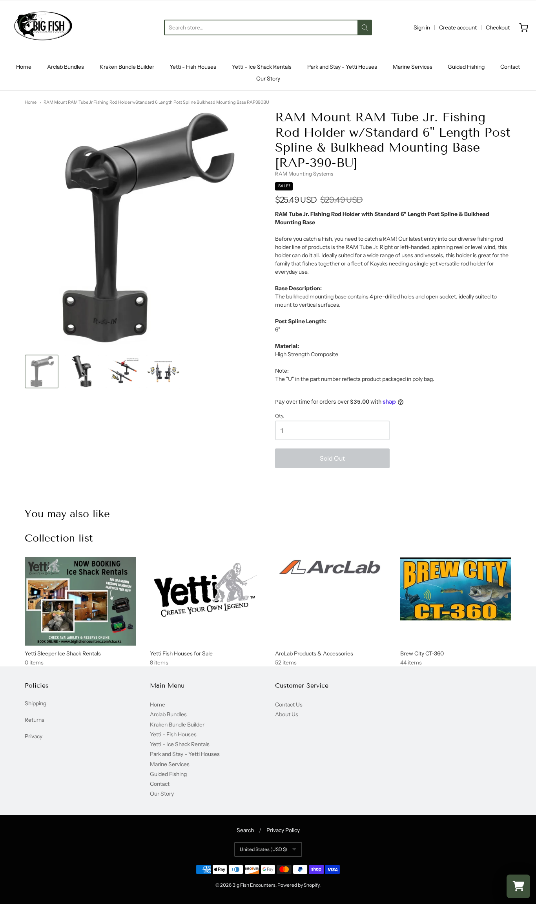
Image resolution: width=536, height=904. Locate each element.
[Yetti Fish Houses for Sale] (205, 590)
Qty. (279, 416)
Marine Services (412, 66)
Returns (34, 719)
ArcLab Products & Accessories (314, 653)
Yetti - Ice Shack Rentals (262, 66)
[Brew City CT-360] (455, 588)
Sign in (422, 27)
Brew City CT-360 (422, 653)
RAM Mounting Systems (304, 173)
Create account (458, 27)
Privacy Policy (283, 830)
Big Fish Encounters (253, 885)
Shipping (35, 703)
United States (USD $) (263, 849)
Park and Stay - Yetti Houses (342, 66)
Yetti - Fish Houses (193, 66)
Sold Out (332, 458)
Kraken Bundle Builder (127, 66)
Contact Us (289, 704)
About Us (286, 714)
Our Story (268, 78)
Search (245, 830)
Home (23, 66)
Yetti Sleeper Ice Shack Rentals (63, 653)
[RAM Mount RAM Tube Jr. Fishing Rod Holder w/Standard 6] (41, 371)
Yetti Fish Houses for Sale (181, 653)
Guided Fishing (466, 66)
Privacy (33, 736)
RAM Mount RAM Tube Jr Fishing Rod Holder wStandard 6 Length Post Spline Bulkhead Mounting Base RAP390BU (156, 102)
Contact (510, 66)
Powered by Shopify (298, 885)
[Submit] (364, 27)
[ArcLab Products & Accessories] (330, 568)
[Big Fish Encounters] (43, 27)
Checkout (498, 27)
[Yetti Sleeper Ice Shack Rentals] (80, 601)
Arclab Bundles (65, 66)
